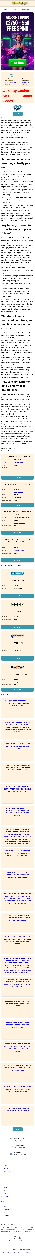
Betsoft (5, 1212)
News (15, 9)
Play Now (17, 114)
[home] (19, 5)
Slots (5, 1190)
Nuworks (6, 1168)
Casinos (3, 1163)
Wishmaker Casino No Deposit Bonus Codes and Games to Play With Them (17, 1068)
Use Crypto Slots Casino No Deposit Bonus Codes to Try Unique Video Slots (17, 917)
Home (6, 9)
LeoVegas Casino (19, 550)
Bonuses (6, 1185)
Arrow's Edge (7, 1209)
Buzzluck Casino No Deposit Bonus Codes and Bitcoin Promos (17, 1003)
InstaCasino (17, 467)
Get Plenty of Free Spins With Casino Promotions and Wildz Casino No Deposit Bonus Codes (17, 940)
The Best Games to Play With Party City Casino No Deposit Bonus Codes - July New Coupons (17, 1047)
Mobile (5, 1187)
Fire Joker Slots (18, 462)
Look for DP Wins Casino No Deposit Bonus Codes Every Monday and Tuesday (17, 767)
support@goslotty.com (23, 421)
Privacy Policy (28, 1252)
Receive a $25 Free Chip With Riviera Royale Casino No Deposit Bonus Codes (17, 875)
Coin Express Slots (7, 82)
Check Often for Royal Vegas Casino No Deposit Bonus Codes (17, 746)
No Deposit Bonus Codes (9, 1252)
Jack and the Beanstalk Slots (22, 517)
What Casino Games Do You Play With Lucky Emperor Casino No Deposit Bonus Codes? (17, 811)
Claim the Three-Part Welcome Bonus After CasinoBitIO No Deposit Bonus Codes (17, 1089)
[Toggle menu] (3, 3)
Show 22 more (5, 1215)
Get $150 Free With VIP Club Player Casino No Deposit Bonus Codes (17, 703)
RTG (5, 1206)
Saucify (6, 1174)
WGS (5, 1165)
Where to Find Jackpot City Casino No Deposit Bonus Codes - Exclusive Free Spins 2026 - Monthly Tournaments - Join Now (17, 727)
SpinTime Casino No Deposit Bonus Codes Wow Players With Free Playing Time (17, 853)
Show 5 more (4, 1196)
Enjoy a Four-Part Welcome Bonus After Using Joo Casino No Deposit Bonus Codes (17, 789)
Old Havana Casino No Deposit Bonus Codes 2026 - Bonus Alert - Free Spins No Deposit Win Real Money (17, 983)
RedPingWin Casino (19, 523)
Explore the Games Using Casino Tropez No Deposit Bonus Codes (17, 1025)
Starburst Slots (18, 545)
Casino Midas (18, 497)
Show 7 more (4, 1177)
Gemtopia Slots (18, 492)
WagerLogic (7, 1171)
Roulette (20, 1252)
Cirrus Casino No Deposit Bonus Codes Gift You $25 (17, 1109)
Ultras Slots (23, 82)
